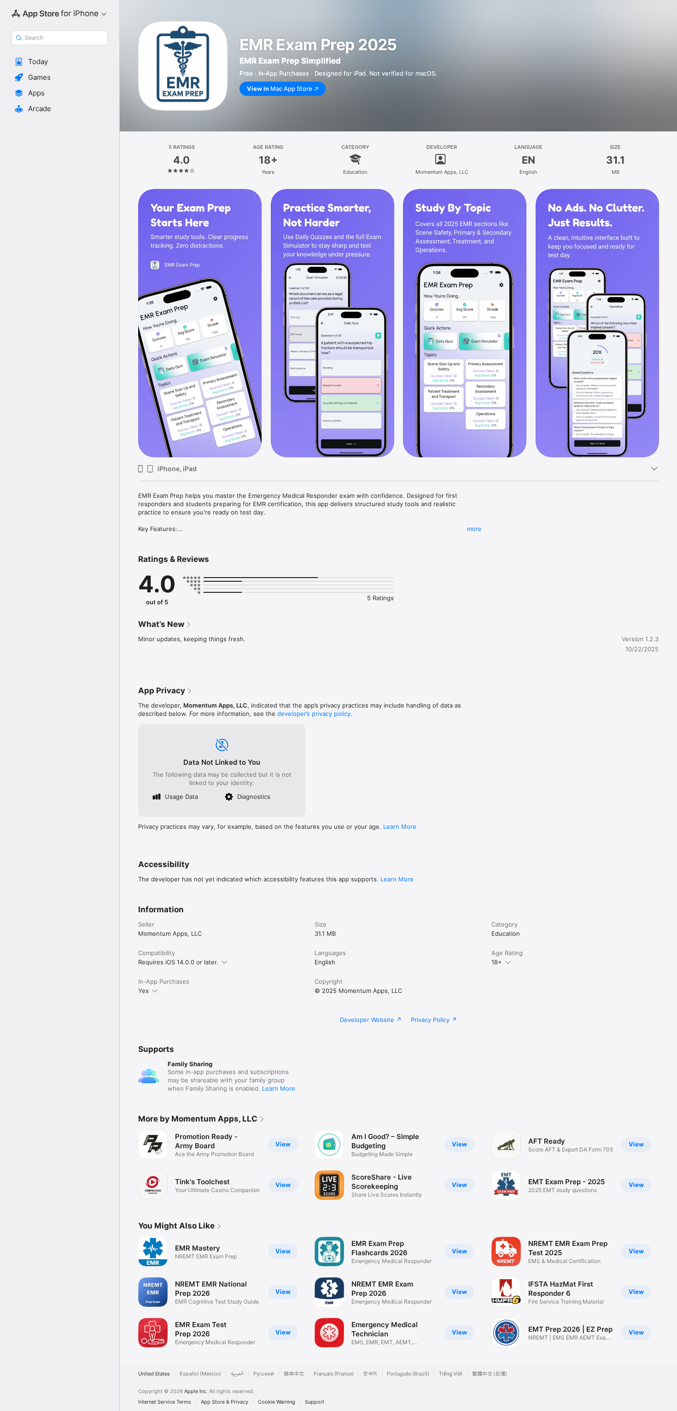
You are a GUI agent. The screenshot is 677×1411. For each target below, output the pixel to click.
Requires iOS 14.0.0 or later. (178, 962)
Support (314, 1402)
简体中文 (294, 1373)
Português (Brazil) (408, 1373)
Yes (143, 990)
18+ (496, 962)
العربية (237, 1373)
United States (154, 1373)
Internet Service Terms (164, 1402)
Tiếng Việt (450, 1373)
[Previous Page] (129, 1292)
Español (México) (200, 1373)
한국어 (370, 1373)
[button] (59, 62)
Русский (263, 1373)
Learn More (399, 826)
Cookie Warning (276, 1402)
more (474, 528)
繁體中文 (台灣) (489, 1373)
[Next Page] (667, 1292)
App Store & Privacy (224, 1402)
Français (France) (334, 1373)
